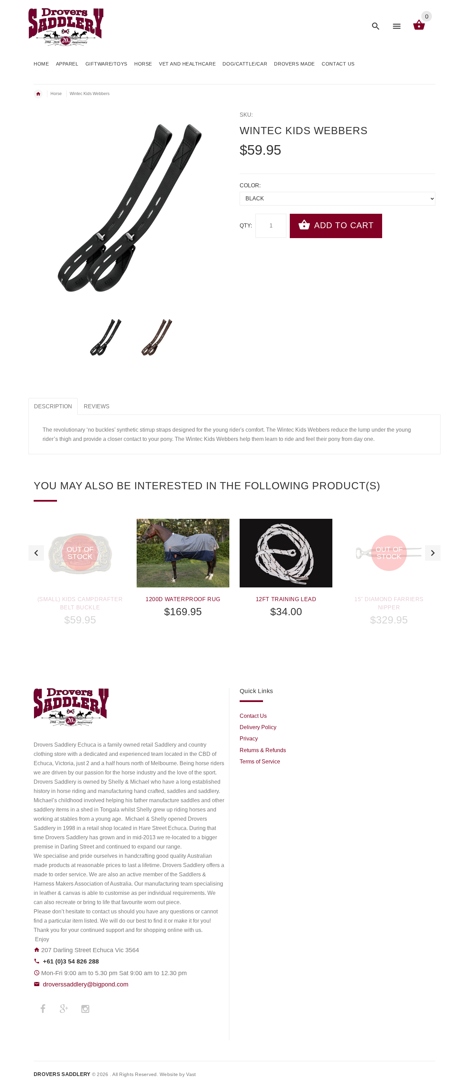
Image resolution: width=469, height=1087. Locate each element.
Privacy (249, 738)
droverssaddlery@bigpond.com (85, 984)
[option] (106, 337)
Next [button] (433, 553)
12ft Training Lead (286, 599)
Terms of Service (260, 761)
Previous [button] (36, 553)
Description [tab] (53, 406)
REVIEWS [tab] (97, 406)
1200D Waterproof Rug (183, 599)
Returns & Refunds (263, 750)
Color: (250, 185)
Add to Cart (343, 225)
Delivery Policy (258, 727)
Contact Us (253, 716)
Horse (56, 93)
